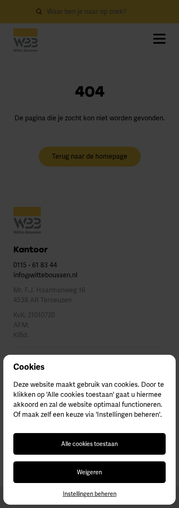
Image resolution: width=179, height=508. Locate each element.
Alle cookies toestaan (89, 444)
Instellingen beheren (90, 494)
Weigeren (89, 472)
